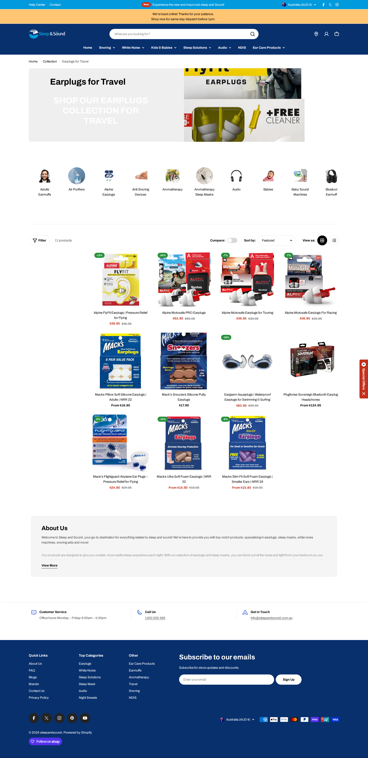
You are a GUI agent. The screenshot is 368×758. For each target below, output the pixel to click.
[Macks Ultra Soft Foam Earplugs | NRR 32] (184, 442)
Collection (50, 61)
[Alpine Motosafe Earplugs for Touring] (247, 279)
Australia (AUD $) (300, 4)
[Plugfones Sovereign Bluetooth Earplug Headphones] (310, 361)
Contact (55, 4)
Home (33, 61)
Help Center (37, 4)
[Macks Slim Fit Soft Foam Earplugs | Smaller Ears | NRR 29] (247, 442)
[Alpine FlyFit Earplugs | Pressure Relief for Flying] (120, 279)
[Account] (326, 34)
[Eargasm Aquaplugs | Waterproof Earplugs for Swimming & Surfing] (247, 361)
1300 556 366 (155, 618)
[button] (363, 379)
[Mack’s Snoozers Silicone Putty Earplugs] (184, 361)
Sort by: (250, 240)
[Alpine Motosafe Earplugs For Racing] (310, 279)
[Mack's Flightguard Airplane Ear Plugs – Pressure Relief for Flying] (120, 442)
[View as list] (334, 240)
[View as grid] (322, 240)
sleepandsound (51, 732)
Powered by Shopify (77, 732)
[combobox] (184, 34)
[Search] (252, 34)
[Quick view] (143, 260)
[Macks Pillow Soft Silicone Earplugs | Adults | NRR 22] (120, 361)
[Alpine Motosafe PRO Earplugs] (184, 279)
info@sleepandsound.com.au (271, 618)
